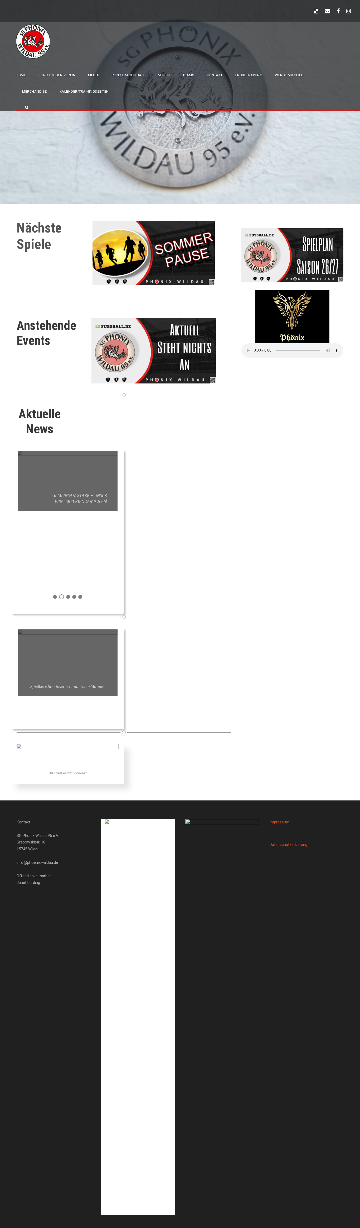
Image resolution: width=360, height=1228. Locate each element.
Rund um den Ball (128, 75)
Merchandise (34, 91)
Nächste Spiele (39, 236)
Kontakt (215, 75)
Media (93, 75)
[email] (327, 11)
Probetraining (248, 75)
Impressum (279, 822)
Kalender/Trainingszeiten (84, 91)
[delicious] (316, 11)
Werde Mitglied (289, 75)
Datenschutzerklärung (288, 844)
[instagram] (348, 11)
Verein (164, 75)
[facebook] (338, 11)
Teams (188, 75)
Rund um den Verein (56, 75)
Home (21, 75)
